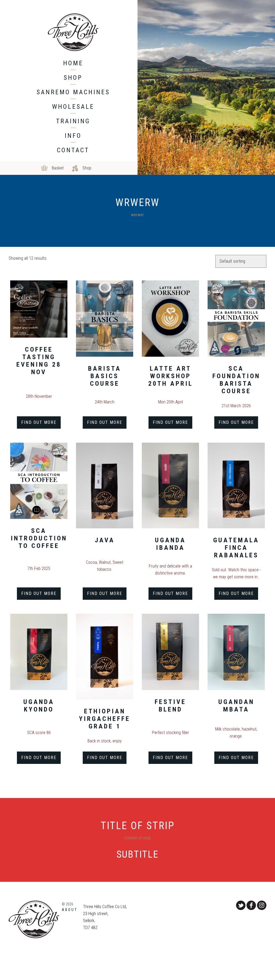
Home (73, 63)
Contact (73, 150)
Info (73, 135)
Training (73, 121)
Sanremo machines (73, 92)
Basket (58, 168)
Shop (73, 77)
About (70, 910)
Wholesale (73, 106)
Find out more (38, 422)
